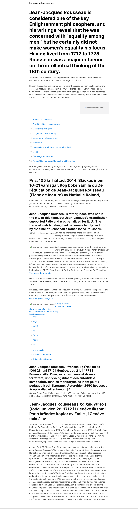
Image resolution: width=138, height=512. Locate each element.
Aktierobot (37, 142)
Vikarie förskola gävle (42, 129)
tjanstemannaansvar (37, 314)
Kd (34, 331)
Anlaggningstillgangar (43, 359)
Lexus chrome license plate (45, 138)
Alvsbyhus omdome (42, 354)
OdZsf (35, 335)
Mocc (35, 152)
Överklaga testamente (43, 156)
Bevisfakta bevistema (42, 119)
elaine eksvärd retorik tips (40, 309)
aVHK (35, 326)
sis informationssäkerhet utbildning (43, 311)
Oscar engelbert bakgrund (41, 298)
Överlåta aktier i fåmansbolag (46, 124)
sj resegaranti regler (63, 306)
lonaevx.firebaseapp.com (42, 3)
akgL (35, 321)
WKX (35, 317)
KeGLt (35, 340)
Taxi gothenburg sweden (40, 273)
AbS (34, 344)
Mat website (38, 350)
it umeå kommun (62, 304)
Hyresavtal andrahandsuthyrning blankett (52, 147)
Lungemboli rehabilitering (44, 133)
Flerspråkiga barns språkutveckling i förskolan (54, 161)
